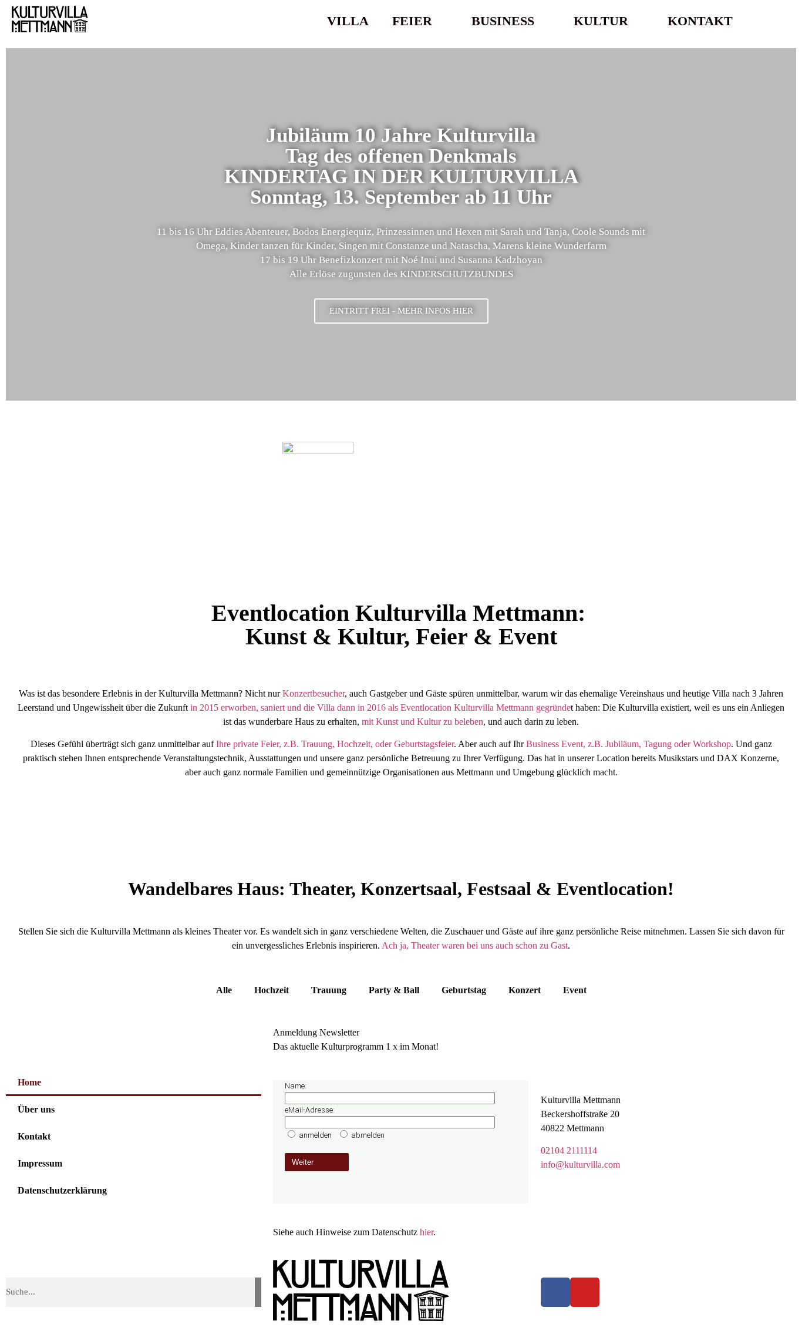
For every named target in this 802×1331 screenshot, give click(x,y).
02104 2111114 (569, 1150)
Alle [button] (224, 990)
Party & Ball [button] (394, 990)
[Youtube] (584, 1292)
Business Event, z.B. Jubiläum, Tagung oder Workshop (628, 744)
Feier (412, 21)
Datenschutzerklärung (62, 1190)
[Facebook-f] (555, 1292)
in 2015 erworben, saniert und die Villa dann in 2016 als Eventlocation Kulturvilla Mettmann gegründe (379, 707)
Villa (348, 21)
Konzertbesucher (313, 693)
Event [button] (575, 990)
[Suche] (258, 1292)
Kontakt (700, 21)
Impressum (40, 1163)
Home (29, 1082)
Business (502, 21)
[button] (778, 21)
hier (426, 1232)
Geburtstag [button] (464, 990)
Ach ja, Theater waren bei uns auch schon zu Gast (475, 945)
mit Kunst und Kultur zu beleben (422, 722)
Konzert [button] (524, 990)
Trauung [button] (328, 990)
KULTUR (601, 21)
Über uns (36, 1109)
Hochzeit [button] (271, 990)
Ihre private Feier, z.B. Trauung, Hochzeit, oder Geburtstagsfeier (335, 744)
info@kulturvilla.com (580, 1164)
